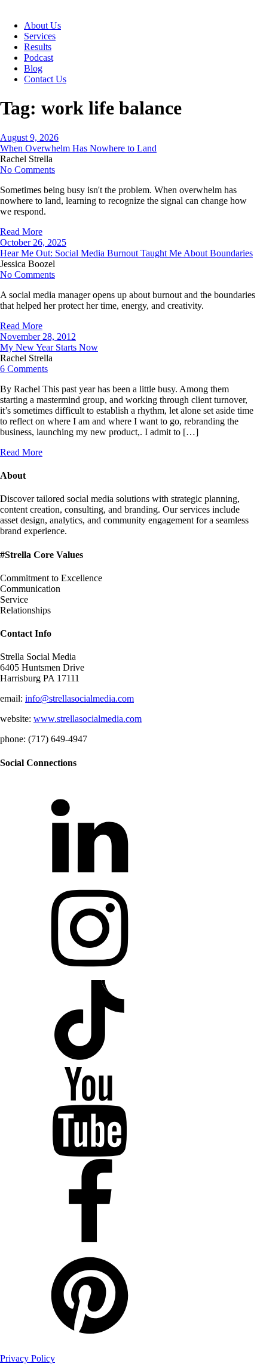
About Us (42, 25)
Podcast (38, 57)
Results (37, 47)
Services (40, 36)
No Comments (27, 170)
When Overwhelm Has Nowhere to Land (78, 148)
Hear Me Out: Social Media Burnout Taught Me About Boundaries (126, 253)
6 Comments (24, 369)
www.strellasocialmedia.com (87, 719)
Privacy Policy (27, 1358)
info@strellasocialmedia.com (79, 698)
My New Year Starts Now (49, 347)
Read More (21, 232)
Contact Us (45, 79)
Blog (33, 68)
